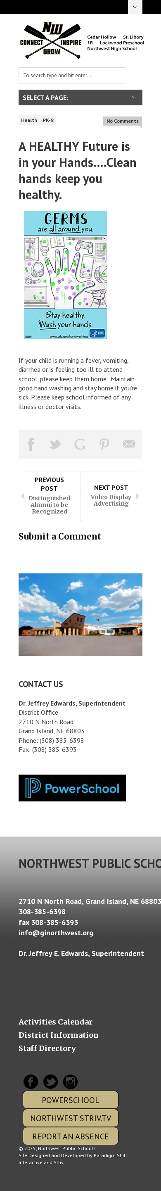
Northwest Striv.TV (70, 1118)
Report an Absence (70, 1136)
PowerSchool (70, 1100)
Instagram (69, 1082)
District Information (59, 1035)
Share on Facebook (31, 444)
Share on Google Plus (80, 444)
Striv (59, 1162)
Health (29, 120)
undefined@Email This (129, 444)
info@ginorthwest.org (56, 932)
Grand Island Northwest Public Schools (83, 40)
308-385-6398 (42, 911)
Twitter (50, 1082)
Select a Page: (135, 7)
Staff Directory (47, 1048)
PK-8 (48, 120)
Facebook (30, 1082)
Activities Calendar (55, 1022)
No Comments (123, 121)
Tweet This (55, 444)
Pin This (104, 444)
